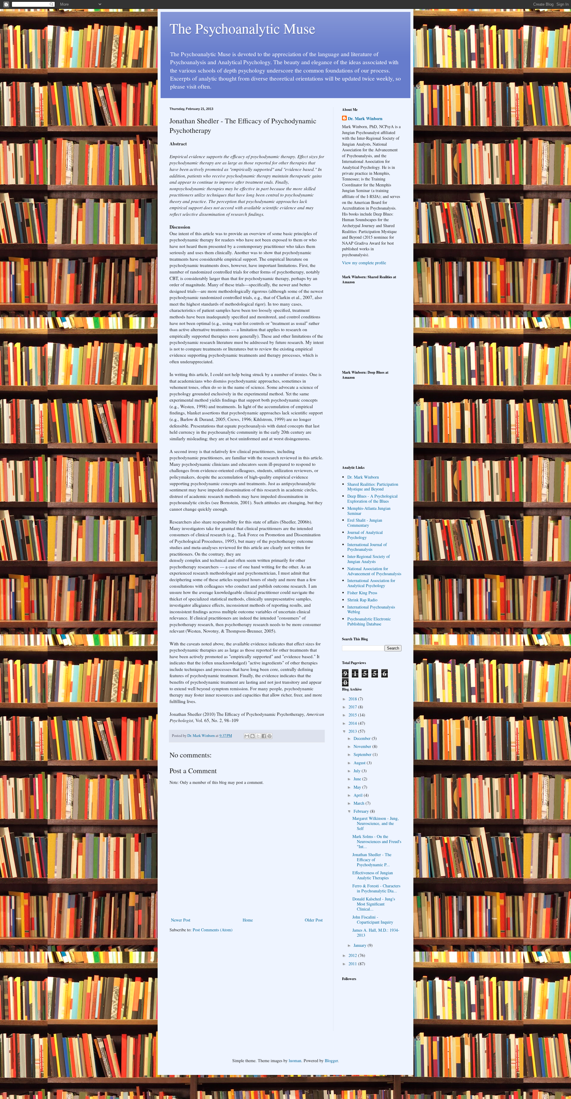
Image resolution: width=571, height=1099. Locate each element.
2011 (353, 963)
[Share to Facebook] (264, 736)
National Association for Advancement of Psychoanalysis (374, 571)
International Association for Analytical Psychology (371, 583)
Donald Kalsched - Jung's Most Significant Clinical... (373, 904)
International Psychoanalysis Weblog (371, 609)
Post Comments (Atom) (213, 930)
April (359, 795)
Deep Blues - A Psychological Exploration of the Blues (372, 498)
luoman (295, 1060)
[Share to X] (258, 736)
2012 (353, 955)
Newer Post (180, 920)
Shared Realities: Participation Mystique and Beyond (372, 486)
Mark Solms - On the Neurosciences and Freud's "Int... (376, 841)
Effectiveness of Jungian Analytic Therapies (372, 875)
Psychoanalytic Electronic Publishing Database (369, 621)
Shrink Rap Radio (362, 600)
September (363, 754)
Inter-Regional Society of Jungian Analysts (368, 559)
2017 (353, 707)
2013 (353, 731)
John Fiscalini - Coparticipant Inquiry (372, 919)
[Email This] (247, 736)
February (362, 811)
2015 (353, 715)
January (361, 945)
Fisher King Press (362, 592)
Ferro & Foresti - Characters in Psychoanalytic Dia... (376, 888)
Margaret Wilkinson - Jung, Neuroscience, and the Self (375, 823)
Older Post (314, 920)
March (359, 803)
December (363, 738)
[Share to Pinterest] (269, 736)
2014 (353, 723)
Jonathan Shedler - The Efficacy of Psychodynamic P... (371, 859)
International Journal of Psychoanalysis (367, 547)
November (363, 746)
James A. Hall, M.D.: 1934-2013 (375, 932)
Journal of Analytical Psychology (365, 534)
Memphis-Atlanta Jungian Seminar (368, 510)
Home (248, 920)
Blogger (331, 1060)
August (360, 762)
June (358, 779)
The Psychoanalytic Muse (242, 27)
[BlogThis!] (252, 736)
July (358, 770)
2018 (353, 699)
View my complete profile (364, 262)
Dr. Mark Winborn (365, 119)
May (358, 787)
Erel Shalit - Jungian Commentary (364, 522)
